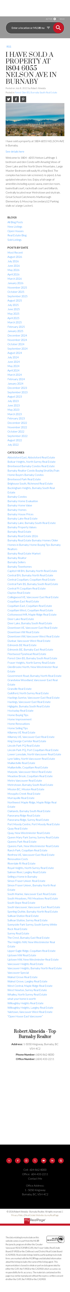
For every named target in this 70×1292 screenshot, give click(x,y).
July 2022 (13, 444)
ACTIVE (49, 19)
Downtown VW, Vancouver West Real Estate (33, 636)
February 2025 (16, 326)
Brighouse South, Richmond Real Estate (30, 483)
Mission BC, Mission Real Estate (25, 789)
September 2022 (17, 435)
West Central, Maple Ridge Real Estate (29, 985)
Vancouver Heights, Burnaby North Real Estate (34, 968)
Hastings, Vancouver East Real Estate (29, 701)
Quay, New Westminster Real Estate (28, 832)
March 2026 (14, 278)
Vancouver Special (18, 972)
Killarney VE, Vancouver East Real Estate (31, 736)
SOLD (62, 19)
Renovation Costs (17, 859)
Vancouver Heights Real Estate (25, 963)
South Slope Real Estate (21, 902)
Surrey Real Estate (18, 933)
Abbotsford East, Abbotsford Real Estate (31, 457)
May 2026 (13, 269)
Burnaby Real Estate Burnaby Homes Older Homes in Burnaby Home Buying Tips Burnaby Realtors (34, 545)
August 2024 (14, 352)
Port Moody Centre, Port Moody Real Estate (33, 824)
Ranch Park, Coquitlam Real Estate (27, 850)
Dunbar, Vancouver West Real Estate (28, 640)
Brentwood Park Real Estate (24, 479)
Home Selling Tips (17, 728)
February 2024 (16, 379)
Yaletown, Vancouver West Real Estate (29, 1011)
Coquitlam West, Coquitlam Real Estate (30, 610)
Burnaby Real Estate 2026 (22, 536)
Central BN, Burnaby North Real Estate (30, 575)
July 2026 (13, 261)
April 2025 (13, 318)
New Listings (14, 226)
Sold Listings (14, 239)
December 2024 (17, 335)
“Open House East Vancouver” (25, 1016)
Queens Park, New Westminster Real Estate (33, 846)
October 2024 (15, 344)
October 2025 (15, 291)
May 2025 (13, 313)
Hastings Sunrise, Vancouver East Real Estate (33, 697)
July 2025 (13, 304)
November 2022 (17, 427)
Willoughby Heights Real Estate (25, 1003)
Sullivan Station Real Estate (23, 915)
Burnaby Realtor (17, 557)
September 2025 (17, 296)
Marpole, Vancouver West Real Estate (29, 771)
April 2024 (13, 370)
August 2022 (14, 440)
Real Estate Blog (17, 235)
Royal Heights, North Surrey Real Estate (30, 867)
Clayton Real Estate (18, 592)
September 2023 (17, 392)
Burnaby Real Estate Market (24, 553)
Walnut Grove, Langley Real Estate (27, 981)
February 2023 (16, 418)
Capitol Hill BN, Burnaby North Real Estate (32, 570)
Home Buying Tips (17, 715)
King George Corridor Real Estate (26, 741)
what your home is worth (21, 998)
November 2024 (17, 339)
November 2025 (17, 287)
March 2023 (14, 414)
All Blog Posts (15, 222)
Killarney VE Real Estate (21, 732)
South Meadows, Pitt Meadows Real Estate (32, 898)
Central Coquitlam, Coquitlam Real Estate (31, 579)
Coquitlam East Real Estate (23, 601)
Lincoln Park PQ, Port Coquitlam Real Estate (33, 750)
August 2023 (14, 396)
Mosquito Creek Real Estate (23, 793)
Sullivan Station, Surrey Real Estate (27, 920)
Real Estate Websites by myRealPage (42, 1215)
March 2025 (14, 322)
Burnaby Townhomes (19, 566)
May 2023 (13, 409)
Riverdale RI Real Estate (21, 863)
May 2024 (13, 365)
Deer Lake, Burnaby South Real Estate (29, 623)
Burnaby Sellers (16, 562)
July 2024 (13, 357)
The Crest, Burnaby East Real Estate (28, 937)
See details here (15, 151)
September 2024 (17, 348)
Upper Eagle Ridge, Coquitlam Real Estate (31, 950)
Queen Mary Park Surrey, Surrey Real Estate (33, 837)
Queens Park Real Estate (22, 841)
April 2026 (13, 274)
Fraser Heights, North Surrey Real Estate (31, 662)
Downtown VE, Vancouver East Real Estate (32, 627)
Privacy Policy (17, 1215)
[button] (9, 1160)
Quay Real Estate (17, 828)
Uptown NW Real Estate (21, 955)
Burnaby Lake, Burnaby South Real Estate (31, 522)
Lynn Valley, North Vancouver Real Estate (31, 758)
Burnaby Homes (17, 509)
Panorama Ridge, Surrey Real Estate (28, 819)
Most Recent (15, 252)
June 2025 (13, 309)
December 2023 (17, 387)
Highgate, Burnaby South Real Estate (28, 706)
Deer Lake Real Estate (20, 618)
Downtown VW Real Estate (23, 632)
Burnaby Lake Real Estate (22, 518)
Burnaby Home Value (19, 505)
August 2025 (14, 300)
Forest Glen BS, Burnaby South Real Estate (36, 92)
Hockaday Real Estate (20, 710)
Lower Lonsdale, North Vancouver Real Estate (34, 754)
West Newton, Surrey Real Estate (27, 990)
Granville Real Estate (19, 688)
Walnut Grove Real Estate (22, 977)
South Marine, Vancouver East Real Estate (31, 894)
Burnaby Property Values (22, 527)
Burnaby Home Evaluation (22, 501)
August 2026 (14, 256)
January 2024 (15, 383)
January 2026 (15, 283)
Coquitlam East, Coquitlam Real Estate (29, 605)
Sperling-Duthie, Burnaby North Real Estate (32, 911)
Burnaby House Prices (20, 514)
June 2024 (13, 361)
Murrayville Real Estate (20, 797)
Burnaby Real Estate (19, 531)
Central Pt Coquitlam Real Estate (26, 588)
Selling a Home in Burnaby (22, 876)
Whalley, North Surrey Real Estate (27, 994)
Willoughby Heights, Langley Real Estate (30, 1007)
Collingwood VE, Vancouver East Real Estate (33, 597)
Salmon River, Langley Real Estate (26, 872)
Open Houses (15, 231)
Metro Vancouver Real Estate (24, 780)
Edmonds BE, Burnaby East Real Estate (30, 649)
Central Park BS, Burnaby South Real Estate (32, 584)
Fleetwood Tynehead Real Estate (26, 653)
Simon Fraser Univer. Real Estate (26, 880)
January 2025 (15, 331)
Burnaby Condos (17, 496)
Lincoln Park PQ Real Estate (23, 745)
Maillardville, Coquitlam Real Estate (27, 767)
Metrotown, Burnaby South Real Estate (30, 784)
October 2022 (15, 431)
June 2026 (13, 265)
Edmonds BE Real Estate (22, 645)
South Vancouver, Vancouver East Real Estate (33, 907)
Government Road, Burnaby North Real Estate (34, 675)
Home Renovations (18, 723)
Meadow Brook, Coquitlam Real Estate (30, 776)
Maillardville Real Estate (21, 762)
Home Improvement (19, 719)
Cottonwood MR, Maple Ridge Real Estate (32, 614)
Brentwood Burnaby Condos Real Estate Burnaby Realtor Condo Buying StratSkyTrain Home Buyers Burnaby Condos (33, 470)
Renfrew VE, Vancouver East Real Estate (31, 854)
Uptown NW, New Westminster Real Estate (33, 959)
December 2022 (17, 422)
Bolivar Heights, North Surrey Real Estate (31, 461)
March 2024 (14, 374)
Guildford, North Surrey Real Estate (28, 693)
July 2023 (13, 400)
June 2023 (13, 405)
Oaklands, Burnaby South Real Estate (28, 811)
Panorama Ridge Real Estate (23, 815)
